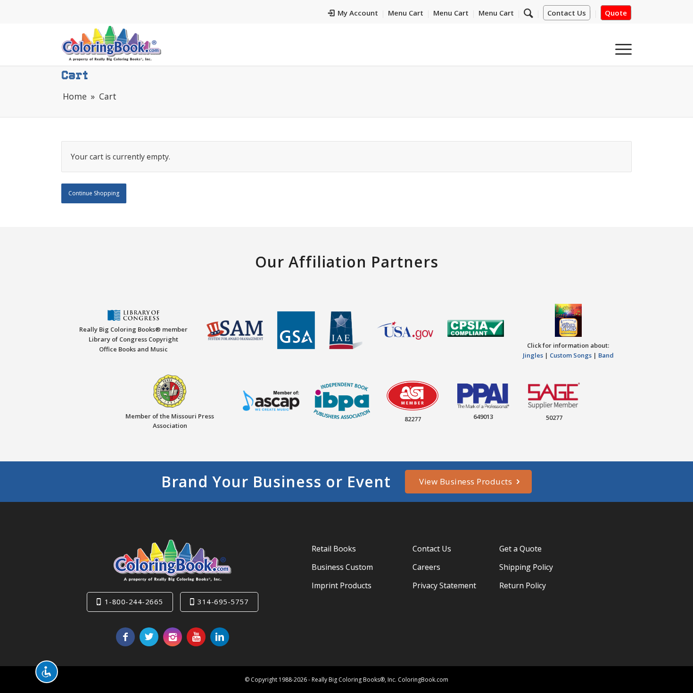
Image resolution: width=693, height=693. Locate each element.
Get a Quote (520, 548)
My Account (358, 12)
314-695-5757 (223, 601)
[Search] (528, 12)
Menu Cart (405, 12)
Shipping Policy (526, 567)
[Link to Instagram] (172, 636)
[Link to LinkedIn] (219, 636)
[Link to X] (149, 636)
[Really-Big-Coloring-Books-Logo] (111, 43)
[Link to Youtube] (196, 636)
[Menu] (620, 46)
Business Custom (342, 567)
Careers (426, 567)
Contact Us (566, 12)
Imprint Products (341, 585)
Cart (74, 75)
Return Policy (522, 585)
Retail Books (334, 548)
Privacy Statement (444, 585)
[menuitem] (353, 14)
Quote (616, 12)
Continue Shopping (93, 193)
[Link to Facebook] (125, 636)
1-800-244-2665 (134, 601)
